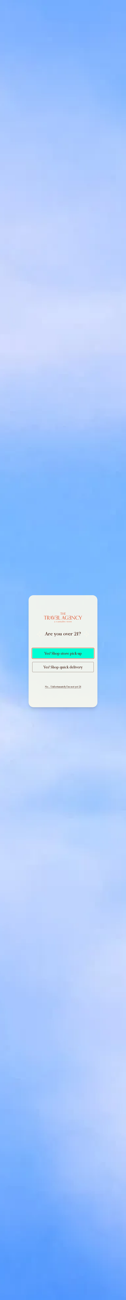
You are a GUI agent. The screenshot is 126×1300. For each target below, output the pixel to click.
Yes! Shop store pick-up (63, 653)
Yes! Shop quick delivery (63, 667)
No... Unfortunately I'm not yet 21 (63, 686)
